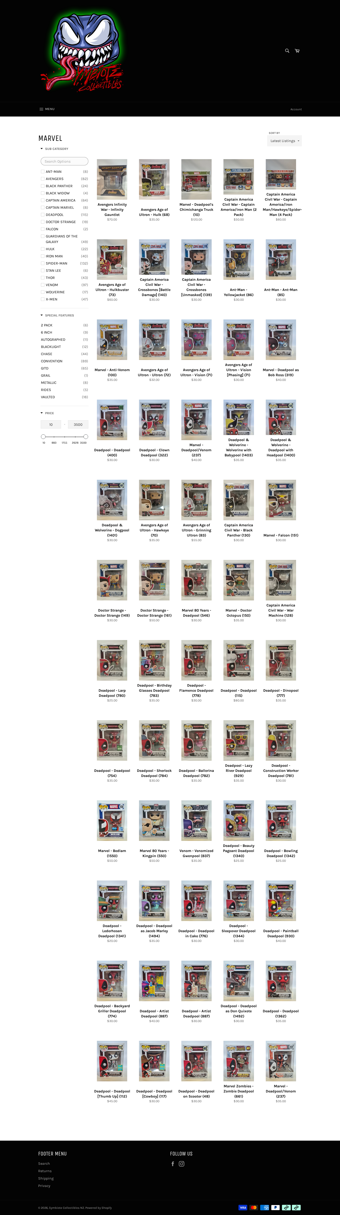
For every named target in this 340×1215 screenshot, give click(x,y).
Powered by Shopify (98, 1207)
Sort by (274, 133)
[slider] (43, 436)
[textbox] (64, 161)
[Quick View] (128, 197)
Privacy (44, 1185)
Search (44, 1163)
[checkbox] (67, 171)
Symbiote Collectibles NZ (66, 1207)
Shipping (46, 1178)
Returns (45, 1171)
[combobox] (287, 51)
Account (296, 109)
